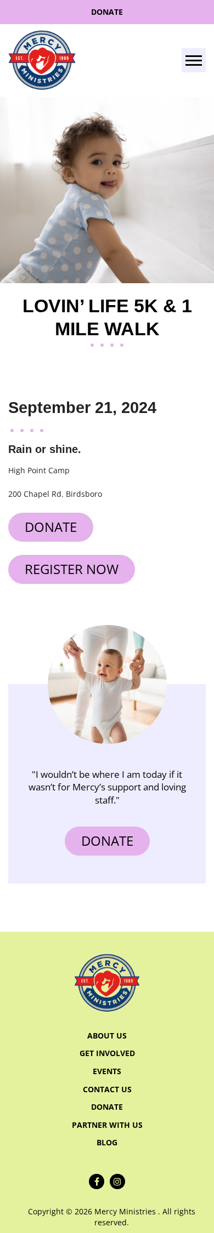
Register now (72, 569)
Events (107, 1071)
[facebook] (96, 1181)
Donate (107, 12)
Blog (107, 1142)
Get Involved (107, 1053)
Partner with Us (107, 1125)
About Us (107, 1035)
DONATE (107, 840)
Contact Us (107, 1089)
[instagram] (117, 1181)
